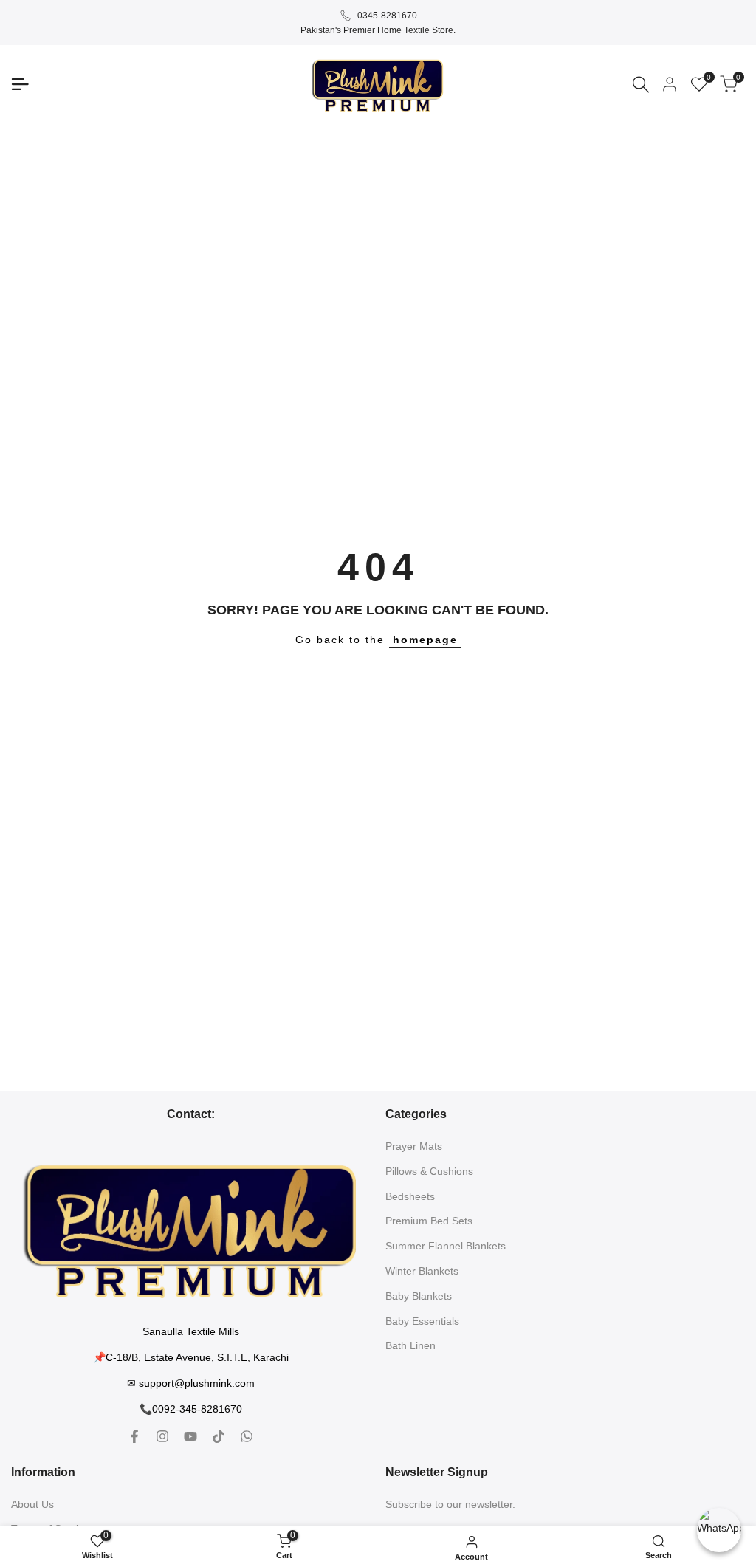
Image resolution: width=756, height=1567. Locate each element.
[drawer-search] (641, 84)
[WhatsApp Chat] (719, 1530)
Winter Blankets (421, 1271)
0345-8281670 (387, 15)
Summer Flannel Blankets (445, 1246)
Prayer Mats (413, 1146)
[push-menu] (20, 84)
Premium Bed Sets (428, 1221)
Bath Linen (410, 1345)
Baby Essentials (422, 1321)
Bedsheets (410, 1196)
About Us (32, 1504)
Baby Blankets (418, 1296)
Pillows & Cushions (429, 1171)
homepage (425, 639)
